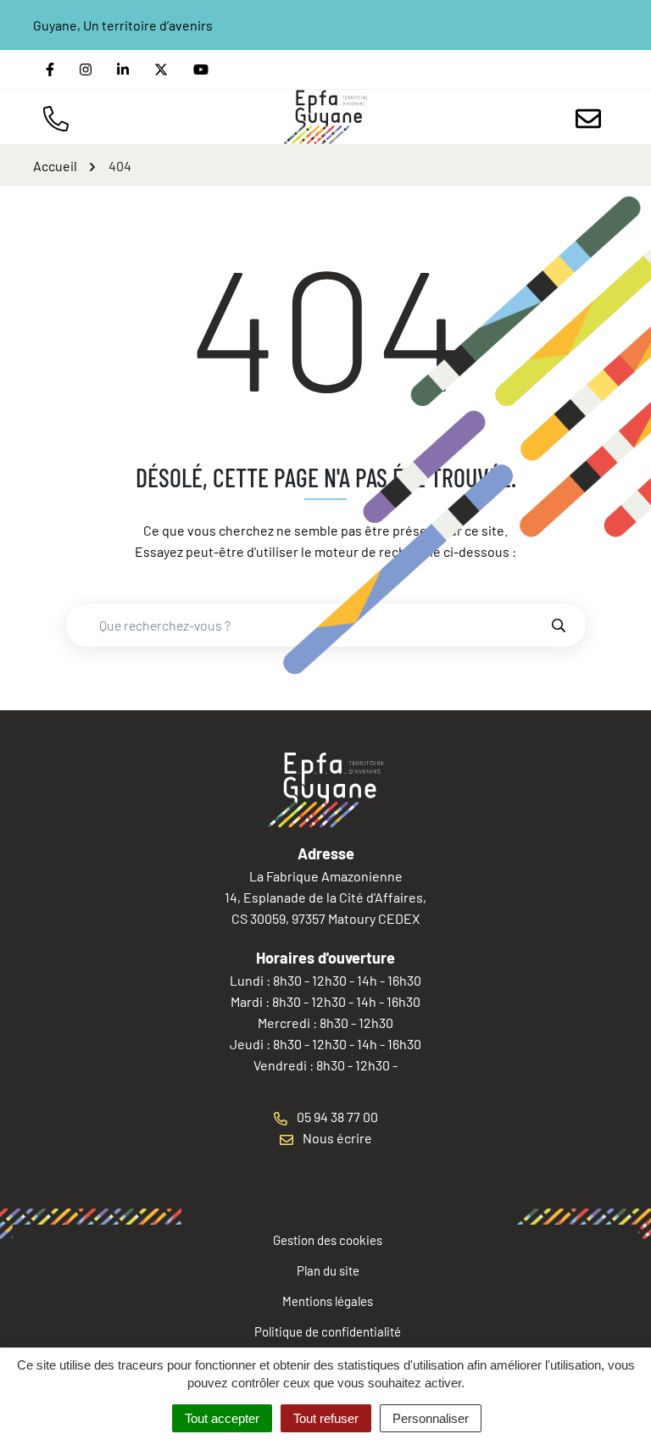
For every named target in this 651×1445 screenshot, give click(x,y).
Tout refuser (326, 1418)
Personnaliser (430, 1418)
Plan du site (328, 1270)
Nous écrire (336, 1138)
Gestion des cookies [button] (327, 1240)
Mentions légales (327, 1301)
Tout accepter (222, 1418)
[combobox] (307, 625)
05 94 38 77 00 (336, 1117)
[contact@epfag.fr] (591, 117)
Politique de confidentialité (327, 1331)
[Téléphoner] (59, 117)
